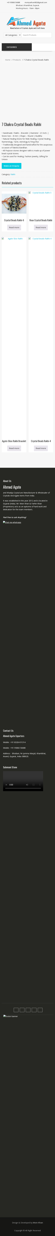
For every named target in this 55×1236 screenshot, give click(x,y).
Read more (14, 227)
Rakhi (13, 174)
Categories (12, 47)
